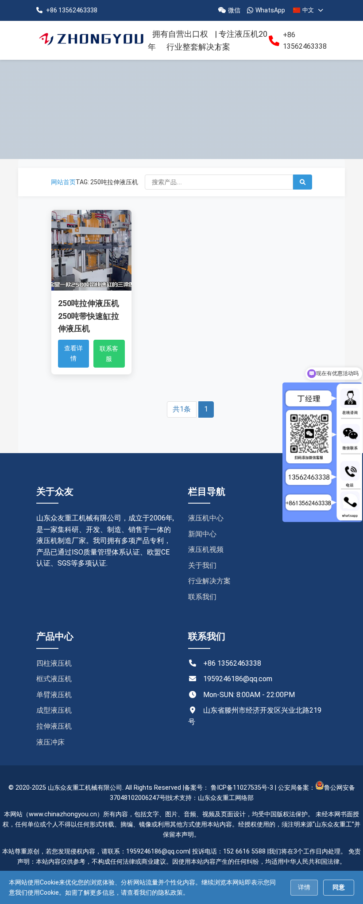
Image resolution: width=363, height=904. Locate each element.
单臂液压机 (54, 695)
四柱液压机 (54, 663)
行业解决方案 (209, 581)
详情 (304, 887)
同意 (338, 887)
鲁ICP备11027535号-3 (242, 787)
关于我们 (202, 565)
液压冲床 (50, 742)
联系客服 (109, 353)
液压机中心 (206, 518)
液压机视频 (206, 549)
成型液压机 (54, 710)
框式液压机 (54, 679)
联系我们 (202, 597)
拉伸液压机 (54, 726)
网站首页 (63, 182)
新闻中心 (202, 534)
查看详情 (73, 353)
